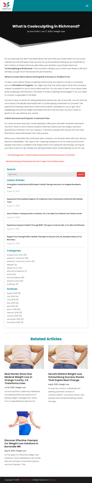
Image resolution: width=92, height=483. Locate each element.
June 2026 (11, 299)
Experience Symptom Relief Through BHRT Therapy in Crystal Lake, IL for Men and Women (46, 225)
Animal (10, 274)
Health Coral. (26, 480)
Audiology (11, 284)
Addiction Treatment (16, 258)
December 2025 (13, 319)
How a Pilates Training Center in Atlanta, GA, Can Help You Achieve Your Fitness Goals (44, 213)
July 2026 (11, 296)
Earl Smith (35, 31)
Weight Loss (59, 31)
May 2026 (11, 303)
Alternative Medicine (15, 271)
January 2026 (12, 316)
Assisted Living (13, 281)
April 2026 (11, 306)
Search (81, 174)
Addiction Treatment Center (19, 261)
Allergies (10, 264)
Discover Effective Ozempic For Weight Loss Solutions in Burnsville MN (21, 443)
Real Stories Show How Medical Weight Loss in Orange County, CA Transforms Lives (18, 378)
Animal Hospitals (14, 277)
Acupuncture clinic (15, 255)
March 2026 (12, 309)
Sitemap (52, 480)
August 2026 (12, 293)
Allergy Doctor (13, 268)
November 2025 (13, 322)
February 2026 (13, 312)
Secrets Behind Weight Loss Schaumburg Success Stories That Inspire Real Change (66, 377)
